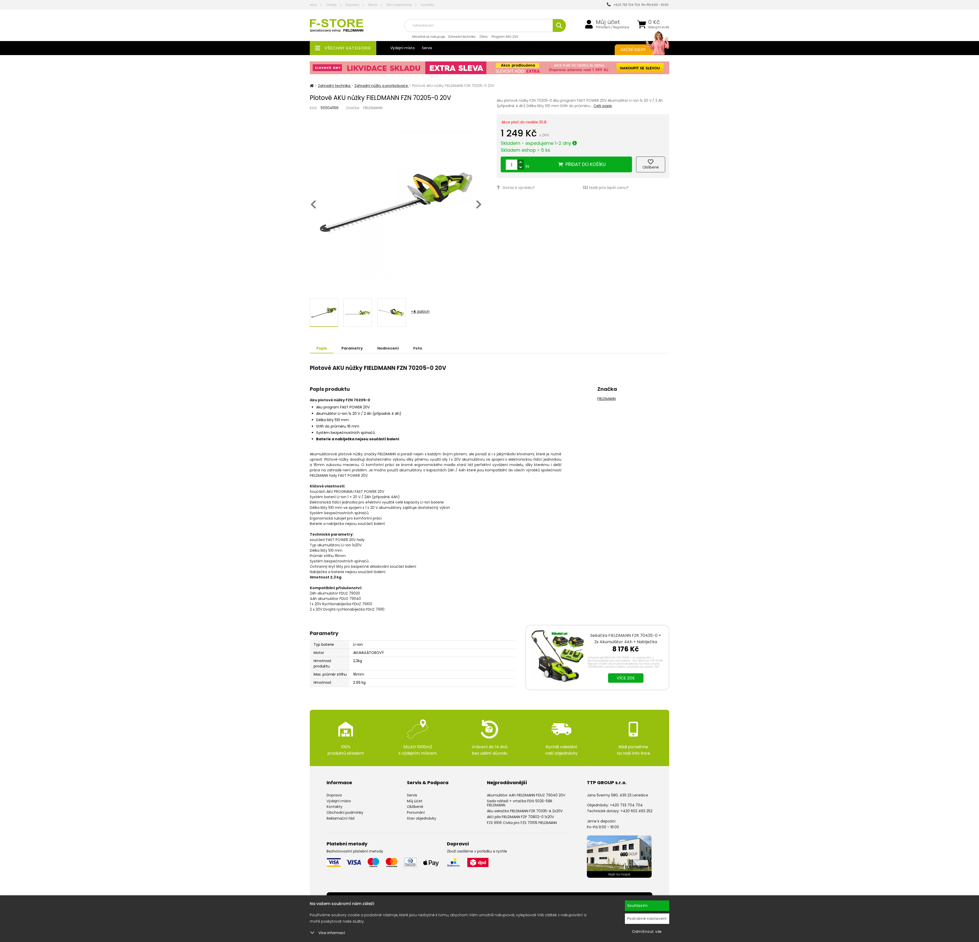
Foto (417, 348)
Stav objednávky (399, 5)
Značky (331, 5)
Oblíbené (415, 806)
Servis (372, 5)
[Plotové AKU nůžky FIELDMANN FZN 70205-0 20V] (396, 202)
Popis (321, 348)
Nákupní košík (658, 27)
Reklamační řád (340, 818)
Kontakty (427, 5)
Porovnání (416, 812)
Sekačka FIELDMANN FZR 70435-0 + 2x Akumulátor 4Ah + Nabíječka (625, 639)
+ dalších (420, 311)
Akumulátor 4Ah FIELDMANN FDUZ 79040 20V (526, 795)
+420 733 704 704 (626, 5)
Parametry (352, 348)
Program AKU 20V (505, 36)
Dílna (483, 36)
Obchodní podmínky (345, 812)
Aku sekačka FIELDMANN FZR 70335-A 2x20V (525, 811)
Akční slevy (633, 50)
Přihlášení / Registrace (612, 27)
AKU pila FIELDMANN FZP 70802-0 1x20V (520, 816)
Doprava (352, 5)
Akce (313, 5)
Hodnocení (388, 348)
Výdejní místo (402, 47)
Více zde (626, 678)
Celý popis (603, 105)
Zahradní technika (461, 36)
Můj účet (608, 22)
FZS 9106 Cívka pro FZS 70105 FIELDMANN (522, 822)
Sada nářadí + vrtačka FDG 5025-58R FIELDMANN (519, 803)
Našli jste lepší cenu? (608, 187)
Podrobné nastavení (647, 918)
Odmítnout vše (647, 931)
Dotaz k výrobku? (519, 187)
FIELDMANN (372, 107)
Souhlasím (637, 905)
